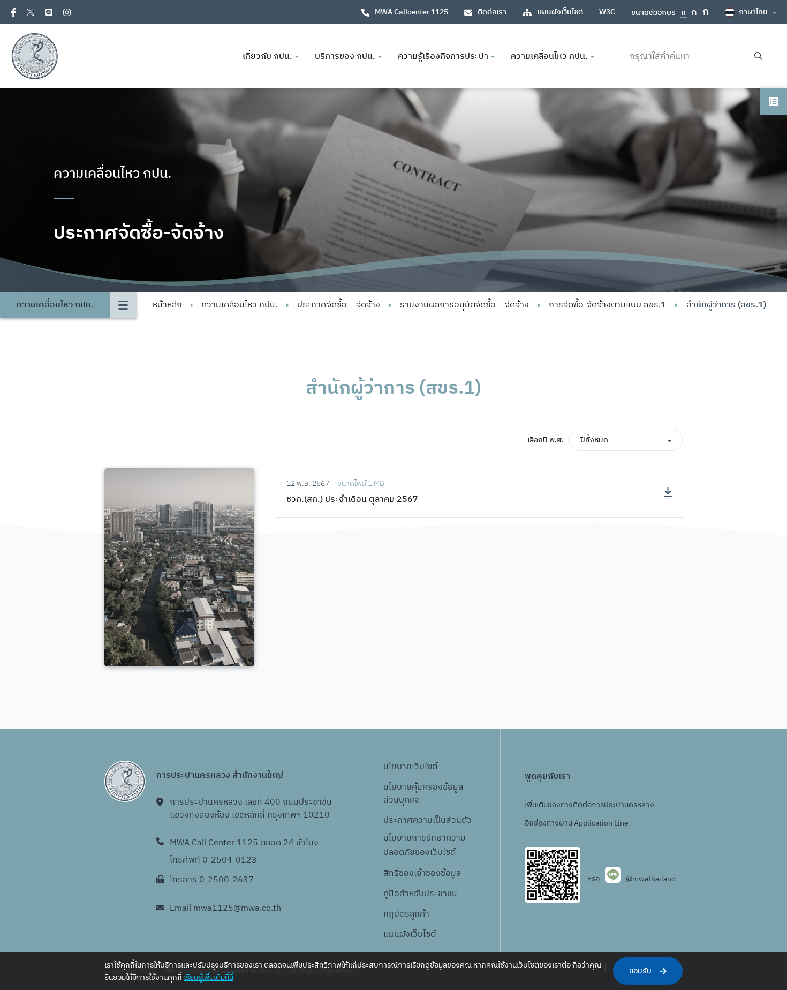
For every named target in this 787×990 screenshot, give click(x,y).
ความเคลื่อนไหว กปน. (239, 305)
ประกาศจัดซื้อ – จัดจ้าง (338, 305)
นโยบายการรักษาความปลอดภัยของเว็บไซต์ (424, 845)
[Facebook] (13, 12)
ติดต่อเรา (492, 12)
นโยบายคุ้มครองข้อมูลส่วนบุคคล (423, 793)
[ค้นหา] (758, 56)
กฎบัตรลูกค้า (406, 914)
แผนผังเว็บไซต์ (560, 12)
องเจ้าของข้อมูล (432, 873)
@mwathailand (651, 879)
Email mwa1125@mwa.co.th (225, 908)
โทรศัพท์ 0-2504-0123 (213, 860)
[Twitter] (30, 12)
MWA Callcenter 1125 (411, 12)
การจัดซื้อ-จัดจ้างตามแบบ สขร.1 (607, 305)
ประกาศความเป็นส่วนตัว (427, 820)
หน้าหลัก (167, 305)
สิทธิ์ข (393, 873)
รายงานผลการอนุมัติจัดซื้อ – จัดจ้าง (464, 305)
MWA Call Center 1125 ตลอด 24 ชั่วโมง (244, 843)
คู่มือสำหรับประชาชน (420, 894)
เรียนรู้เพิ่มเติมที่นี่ (208, 977)
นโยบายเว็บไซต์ (410, 767)
